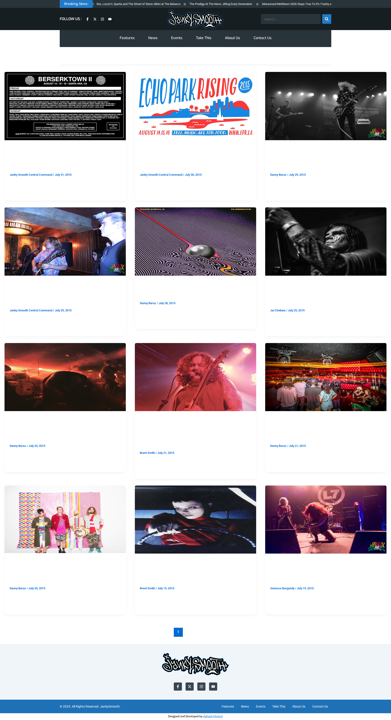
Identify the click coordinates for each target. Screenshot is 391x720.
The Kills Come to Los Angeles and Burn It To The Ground (322, 160)
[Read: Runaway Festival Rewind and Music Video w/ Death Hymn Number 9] (325, 377)
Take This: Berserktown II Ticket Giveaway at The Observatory (65, 160)
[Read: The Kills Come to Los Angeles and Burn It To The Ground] (325, 106)
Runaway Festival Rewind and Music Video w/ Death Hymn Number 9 (323, 431)
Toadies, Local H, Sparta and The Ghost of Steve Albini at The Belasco (113, 4)
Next (371, 632)
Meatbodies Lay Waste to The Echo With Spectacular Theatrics (320, 295)
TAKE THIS (17, 147)
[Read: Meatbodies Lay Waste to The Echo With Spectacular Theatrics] (325, 241)
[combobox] (290, 19)
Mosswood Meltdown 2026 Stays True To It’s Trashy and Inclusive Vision (286, 4)
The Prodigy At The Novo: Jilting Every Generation (198, 4)
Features (127, 38)
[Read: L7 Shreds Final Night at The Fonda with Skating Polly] (325, 519)
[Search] (326, 19)
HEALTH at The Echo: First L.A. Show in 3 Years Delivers (60, 431)
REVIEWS (146, 283)
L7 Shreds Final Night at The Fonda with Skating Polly (319, 573)
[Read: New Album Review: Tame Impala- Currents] (195, 241)
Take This (203, 38)
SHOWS (275, 147)
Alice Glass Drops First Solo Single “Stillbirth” (182, 573)
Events (176, 38)
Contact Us (263, 38)
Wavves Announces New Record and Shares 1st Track (64, 573)
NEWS (14, 561)
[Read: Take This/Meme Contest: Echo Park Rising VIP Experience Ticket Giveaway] (195, 106)
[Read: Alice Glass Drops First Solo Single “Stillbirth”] (195, 519)
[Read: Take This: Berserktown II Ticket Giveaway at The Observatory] (65, 106)
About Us (232, 38)
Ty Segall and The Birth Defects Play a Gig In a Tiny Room (64, 295)
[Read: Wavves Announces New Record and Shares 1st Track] (65, 519)
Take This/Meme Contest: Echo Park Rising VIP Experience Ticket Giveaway (193, 160)
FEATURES (278, 419)
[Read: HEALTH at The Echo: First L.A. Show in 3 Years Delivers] (65, 377)
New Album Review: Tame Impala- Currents (194, 291)
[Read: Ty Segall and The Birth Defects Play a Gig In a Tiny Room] (65, 241)
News (152, 38)
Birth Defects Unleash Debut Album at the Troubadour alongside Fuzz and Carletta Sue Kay (195, 434)
